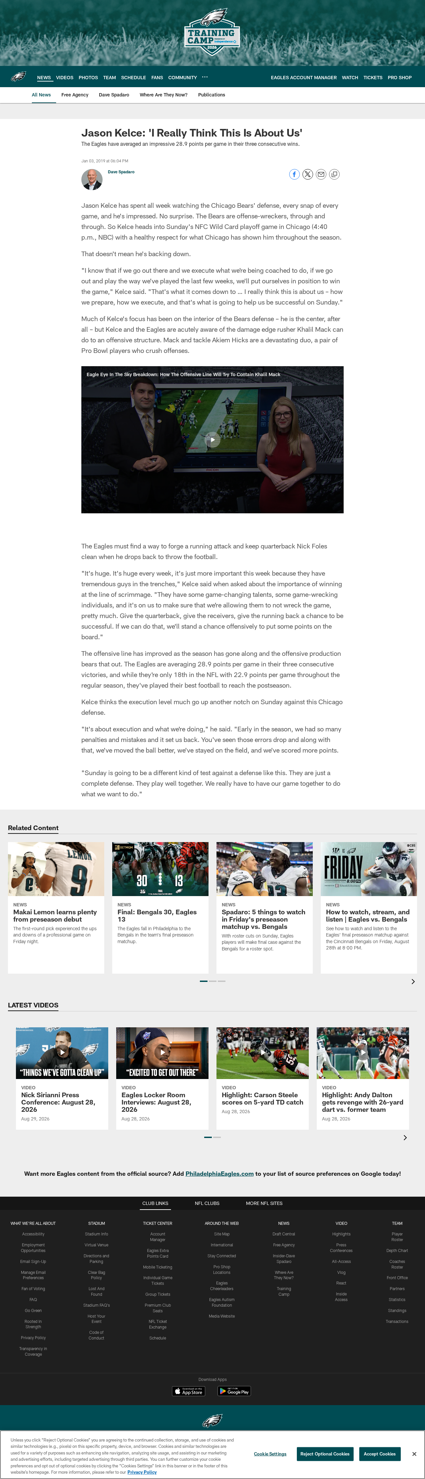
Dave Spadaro (121, 171)
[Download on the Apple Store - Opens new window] (188, 1391)
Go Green (33, 1310)
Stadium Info (96, 1233)
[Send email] (321, 178)
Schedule (157, 1338)
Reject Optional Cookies (325, 1453)
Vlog (341, 1272)
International (222, 1244)
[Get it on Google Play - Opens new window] (234, 1394)
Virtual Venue (96, 1244)
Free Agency (284, 1244)
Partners (397, 1288)
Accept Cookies (380, 1453)
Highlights (341, 1233)
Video (341, 1223)
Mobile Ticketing (157, 1267)
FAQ (33, 1299)
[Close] (414, 1454)
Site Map (222, 1233)
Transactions (397, 1321)
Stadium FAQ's (96, 1305)
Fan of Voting (33, 1288)
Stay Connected (222, 1255)
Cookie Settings (270, 1453)
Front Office (397, 1277)
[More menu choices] (205, 77)
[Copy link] (334, 174)
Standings (397, 1310)
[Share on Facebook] (294, 178)
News (284, 1223)
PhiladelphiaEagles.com (220, 1173)
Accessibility (33, 1233)
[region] (212, 1454)
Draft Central (284, 1233)
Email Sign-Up (33, 1261)
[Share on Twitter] (307, 178)
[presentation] (414, 982)
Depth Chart (397, 1250)
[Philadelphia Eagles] (212, 1421)
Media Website (222, 1316)
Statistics (397, 1299)
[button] (212, 440)
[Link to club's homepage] (19, 77)
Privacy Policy (33, 1337)
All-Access (341, 1261)
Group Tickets (157, 1294)
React (341, 1282)
